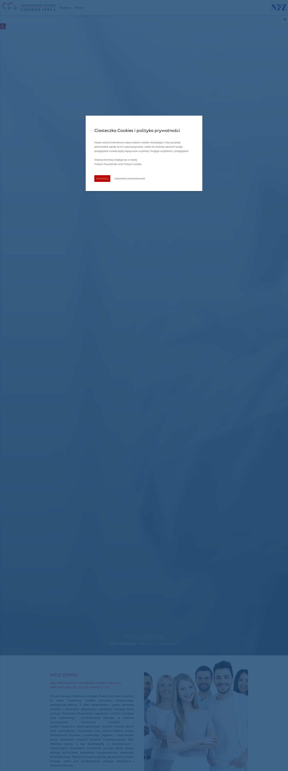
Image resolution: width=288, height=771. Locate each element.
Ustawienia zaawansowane (129, 178)
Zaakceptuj (102, 178)
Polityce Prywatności (105, 164)
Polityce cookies (132, 164)
